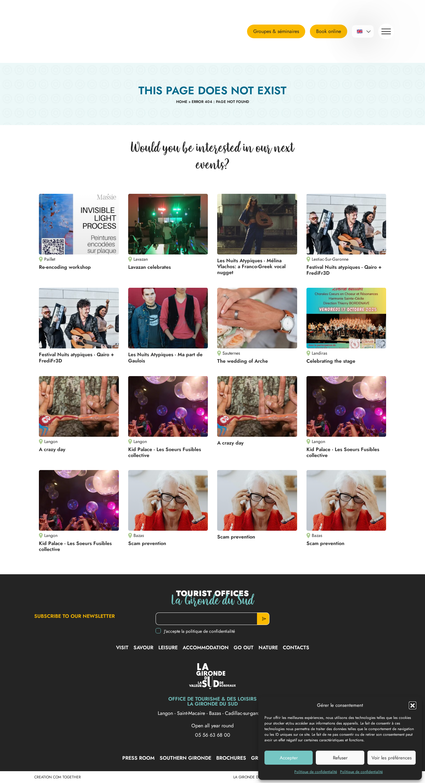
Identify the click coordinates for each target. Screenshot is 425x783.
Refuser (340, 757)
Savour (143, 647)
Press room (138, 758)
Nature (268, 647)
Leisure (168, 647)
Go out (244, 647)
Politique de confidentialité (315, 772)
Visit (122, 647)
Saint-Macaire (192, 713)
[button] (412, 705)
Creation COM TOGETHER (57, 777)
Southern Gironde (185, 758)
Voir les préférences (391, 757)
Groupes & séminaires (276, 31)
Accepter (289, 757)
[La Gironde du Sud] (70, 31)
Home (181, 102)
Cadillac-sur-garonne (246, 713)
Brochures (231, 758)
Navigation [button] (386, 31)
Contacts (296, 647)
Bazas (215, 713)
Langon (166, 713)
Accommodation (206, 647)
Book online (328, 31)
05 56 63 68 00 (212, 735)
